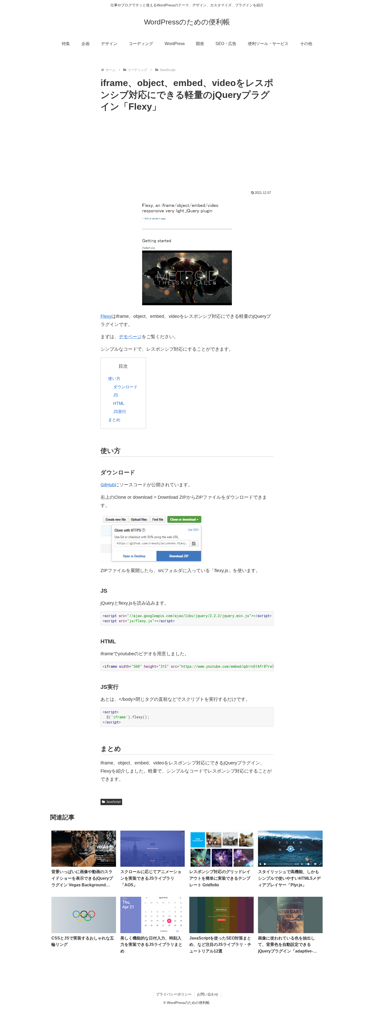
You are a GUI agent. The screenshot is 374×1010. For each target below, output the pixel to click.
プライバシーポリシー (174, 994)
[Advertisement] (187, 152)
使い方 (114, 378)
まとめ (114, 419)
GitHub (107, 484)
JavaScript (113, 802)
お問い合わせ (207, 994)
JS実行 (119, 411)
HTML (118, 403)
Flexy (105, 316)
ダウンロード (125, 387)
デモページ (130, 336)
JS (115, 395)
